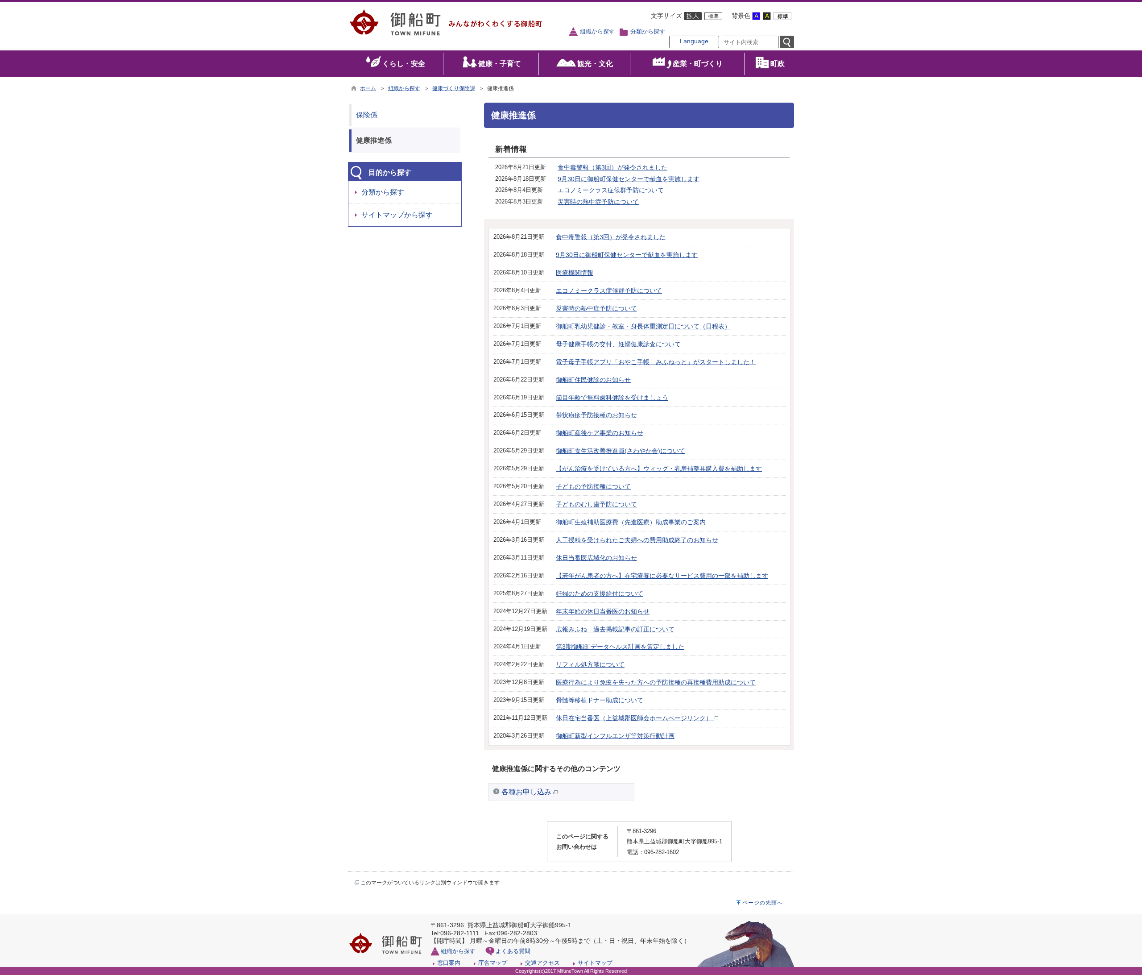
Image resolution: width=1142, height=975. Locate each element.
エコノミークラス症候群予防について (611, 190)
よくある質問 (513, 951)
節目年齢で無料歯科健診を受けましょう (612, 397)
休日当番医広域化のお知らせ (596, 557)
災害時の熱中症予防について (598, 201)
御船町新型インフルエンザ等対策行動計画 (615, 735)
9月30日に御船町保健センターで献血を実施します (628, 179)
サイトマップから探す (397, 215)
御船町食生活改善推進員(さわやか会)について (620, 450)
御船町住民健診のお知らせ (593, 379)
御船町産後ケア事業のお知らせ (599, 432)
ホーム (368, 88)
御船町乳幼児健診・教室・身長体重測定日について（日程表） (643, 326)
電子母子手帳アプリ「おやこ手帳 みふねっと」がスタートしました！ (656, 361)
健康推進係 (374, 140)
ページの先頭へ (762, 902)
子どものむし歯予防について (596, 504)
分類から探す (647, 32)
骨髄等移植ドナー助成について (599, 700)
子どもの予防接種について (593, 486)
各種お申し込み (527, 792)
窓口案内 (448, 962)
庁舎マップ (492, 962)
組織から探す (597, 32)
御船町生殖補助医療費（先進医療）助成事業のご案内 (631, 522)
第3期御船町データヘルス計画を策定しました (620, 646)
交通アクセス (542, 962)
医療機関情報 (574, 272)
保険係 (366, 115)
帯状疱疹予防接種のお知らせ (596, 415)
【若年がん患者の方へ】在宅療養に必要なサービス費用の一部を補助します (662, 575)
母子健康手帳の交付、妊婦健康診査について (618, 344)
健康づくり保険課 (453, 88)
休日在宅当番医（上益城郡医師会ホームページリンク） (635, 718)
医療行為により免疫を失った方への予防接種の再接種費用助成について (656, 682)
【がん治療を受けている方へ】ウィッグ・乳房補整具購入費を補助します (659, 468)
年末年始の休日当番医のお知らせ (603, 611)
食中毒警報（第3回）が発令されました (612, 167)
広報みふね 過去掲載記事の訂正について (615, 629)
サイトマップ (595, 962)
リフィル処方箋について (590, 664)
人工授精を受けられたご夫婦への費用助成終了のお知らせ (637, 540)
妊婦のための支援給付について (599, 593)
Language (694, 41)
